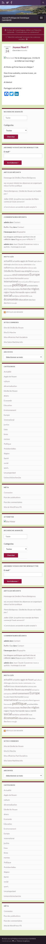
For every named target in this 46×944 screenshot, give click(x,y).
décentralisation (21, 268)
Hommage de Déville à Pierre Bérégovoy (20, 178)
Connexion (8, 492)
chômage (7, 264)
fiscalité (6, 278)
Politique (7, 444)
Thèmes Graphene (23, 941)
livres (6, 434)
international (11, 281)
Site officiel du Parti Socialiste (15, 337)
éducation (23, 299)
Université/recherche (12, 477)
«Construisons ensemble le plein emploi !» (20, 207)
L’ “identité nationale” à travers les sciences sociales (23, 38)
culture (7, 267)
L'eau (6, 429)
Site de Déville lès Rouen (14, 328)
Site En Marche (10, 332)
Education (8, 405)
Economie (8, 400)
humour (26, 278)
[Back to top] (40, 938)
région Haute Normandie (14, 292)
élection (32, 300)
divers (6, 396)
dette (13, 268)
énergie (14, 303)
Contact (17, 222)
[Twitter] (7, 2)
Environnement (10, 410)
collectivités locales (17, 264)
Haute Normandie (16, 278)
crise (33, 264)
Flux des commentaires (13, 502)
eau (22, 271)
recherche (25, 288)
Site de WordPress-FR (13, 507)
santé (33, 292)
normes (7, 439)
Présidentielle (14, 289)
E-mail (7, 152)
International (9, 420)
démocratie (32, 268)
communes (27, 264)
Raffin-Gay (8, 227)
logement (36, 282)
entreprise (35, 271)
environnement (20, 274)
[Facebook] (11, 2)
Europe (35, 274)
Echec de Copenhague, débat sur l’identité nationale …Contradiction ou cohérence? (24, 31)
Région (6, 453)
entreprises (8, 275)
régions (27, 292)
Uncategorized (10, 473)
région (35, 288)
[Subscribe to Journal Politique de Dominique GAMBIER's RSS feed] (3, 2)
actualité (8, 261)
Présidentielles (10, 449)
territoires (15, 296)
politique (19, 285)
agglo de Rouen (27, 261)
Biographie (21, 232)
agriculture (38, 261)
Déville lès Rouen (12, 271)
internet (21, 282)
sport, (6, 468)
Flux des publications (12, 497)
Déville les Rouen (14, 312)
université (24, 296)
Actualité (24, 50)
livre (31, 282)
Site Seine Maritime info (13, 342)
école (30, 296)
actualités (16, 261)
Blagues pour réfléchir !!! (25, 239)
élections (7, 303)
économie (11, 299)
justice (26, 282)
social (8, 295)
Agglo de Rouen (10, 376)
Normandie (8, 286)
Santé (6, 458)
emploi (28, 271)
